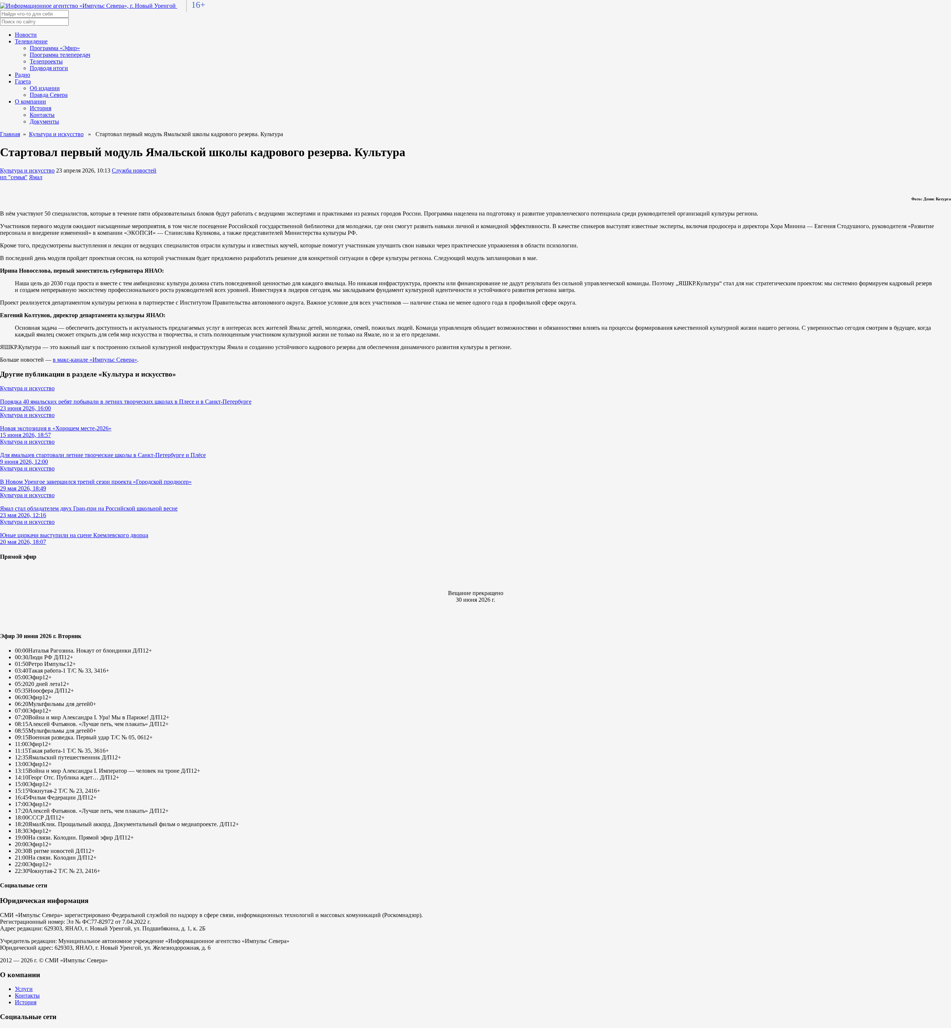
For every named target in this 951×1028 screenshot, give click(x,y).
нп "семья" (13, 177)
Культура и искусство (56, 134)
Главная (10, 134)
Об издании (45, 88)
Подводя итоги (49, 68)
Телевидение (31, 41)
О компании (30, 101)
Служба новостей (134, 170)
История (40, 108)
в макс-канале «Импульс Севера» (95, 360)
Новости (26, 35)
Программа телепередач (60, 55)
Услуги (24, 989)
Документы (44, 121)
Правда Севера (49, 95)
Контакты (42, 115)
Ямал (35, 177)
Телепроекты (46, 61)
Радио (22, 75)
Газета (23, 81)
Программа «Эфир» (55, 48)
